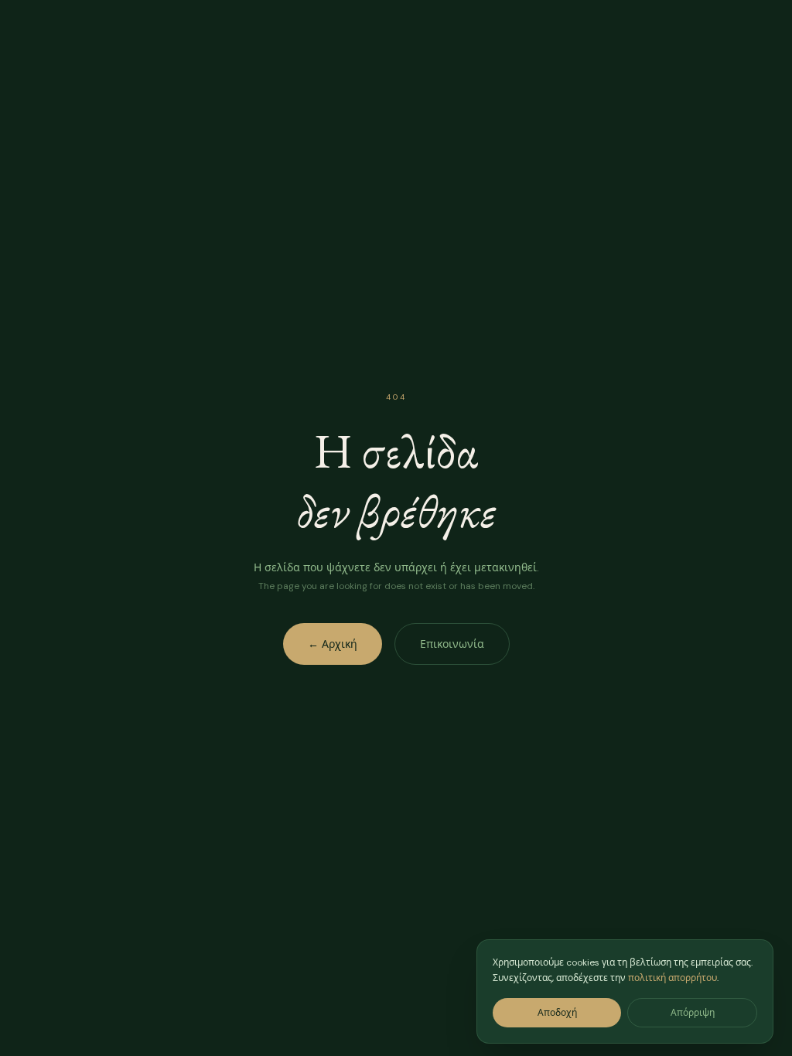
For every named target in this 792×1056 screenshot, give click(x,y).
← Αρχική (332, 644)
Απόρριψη (693, 1013)
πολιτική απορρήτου (672, 978)
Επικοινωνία (452, 644)
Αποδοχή (557, 1013)
